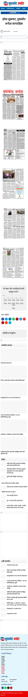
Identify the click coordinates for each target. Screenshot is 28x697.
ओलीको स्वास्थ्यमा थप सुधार (8, 492)
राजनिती (18, 9)
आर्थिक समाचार (10, 9)
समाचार (3, 9)
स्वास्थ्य (23, 9)
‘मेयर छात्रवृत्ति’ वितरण (12, 495)
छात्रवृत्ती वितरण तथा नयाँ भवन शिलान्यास (10, 398)
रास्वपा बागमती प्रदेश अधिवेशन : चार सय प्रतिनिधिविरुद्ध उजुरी (10, 416)
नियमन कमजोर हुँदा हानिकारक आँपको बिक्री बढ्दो (13, 380)
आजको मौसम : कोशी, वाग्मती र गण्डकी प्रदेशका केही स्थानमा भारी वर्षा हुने (16, 507)
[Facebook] (2, 688)
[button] (2, 319)
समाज (2, 663)
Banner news (2, 360)
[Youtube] (11, 688)
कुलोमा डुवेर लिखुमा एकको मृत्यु (14, 476)
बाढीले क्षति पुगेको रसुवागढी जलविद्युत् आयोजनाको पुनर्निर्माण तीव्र (13, 453)
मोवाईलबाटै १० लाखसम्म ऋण (14, 609)
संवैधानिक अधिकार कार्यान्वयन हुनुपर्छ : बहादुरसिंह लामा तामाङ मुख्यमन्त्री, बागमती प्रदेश (16, 471)
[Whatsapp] (5, 688)
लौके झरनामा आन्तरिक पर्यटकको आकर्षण (17, 487)
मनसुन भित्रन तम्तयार (12, 614)
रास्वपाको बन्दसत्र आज (6, 363)
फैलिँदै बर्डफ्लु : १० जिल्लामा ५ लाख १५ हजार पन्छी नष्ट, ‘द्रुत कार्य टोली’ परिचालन (17, 604)
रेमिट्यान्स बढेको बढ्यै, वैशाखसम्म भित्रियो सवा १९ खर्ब (17, 598)
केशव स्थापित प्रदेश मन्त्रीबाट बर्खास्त (10, 483)
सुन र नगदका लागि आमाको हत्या (15, 500)
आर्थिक (2, 658)
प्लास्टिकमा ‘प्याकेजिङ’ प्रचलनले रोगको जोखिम (12, 434)
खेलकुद (3, 664)
